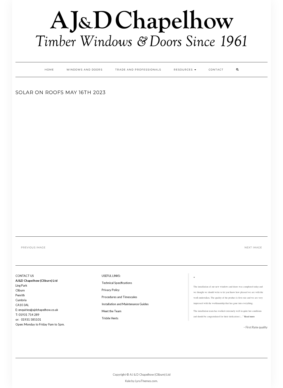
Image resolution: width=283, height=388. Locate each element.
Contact (216, 69)
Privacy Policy (111, 290)
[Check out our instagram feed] (25, 337)
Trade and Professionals (138, 69)
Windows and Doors (85, 69)
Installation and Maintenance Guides (125, 304)
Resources (184, 69)
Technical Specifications (117, 283)
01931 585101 (30, 319)
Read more (249, 316)
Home (49, 69)
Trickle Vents (110, 318)
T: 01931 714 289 (27, 314)
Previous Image (33, 247)
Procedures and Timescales (119, 297)
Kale (128, 381)
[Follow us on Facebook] (18, 337)
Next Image (253, 247)
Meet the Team (111, 311)
